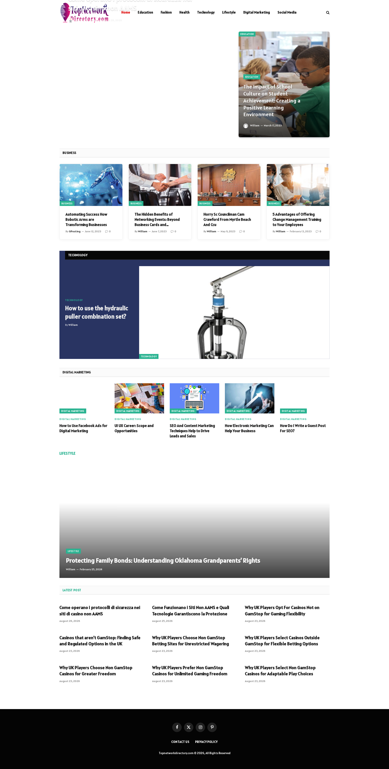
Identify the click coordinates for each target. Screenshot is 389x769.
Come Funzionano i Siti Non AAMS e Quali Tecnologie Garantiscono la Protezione (190, 610)
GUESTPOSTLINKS (86, 20)
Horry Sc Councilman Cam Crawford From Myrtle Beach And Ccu (227, 219)
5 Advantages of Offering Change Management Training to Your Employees (297, 219)
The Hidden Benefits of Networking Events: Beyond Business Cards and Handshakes (157, 219)
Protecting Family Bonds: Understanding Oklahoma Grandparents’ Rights (163, 560)
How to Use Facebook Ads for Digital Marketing (83, 428)
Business (67, 203)
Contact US (180, 742)
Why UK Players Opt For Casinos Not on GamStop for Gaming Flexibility (282, 610)
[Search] (327, 12)
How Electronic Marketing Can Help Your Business (249, 428)
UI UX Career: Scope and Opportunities (134, 428)
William (254, 125)
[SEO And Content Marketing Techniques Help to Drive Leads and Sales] (194, 398)
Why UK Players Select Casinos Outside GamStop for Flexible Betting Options (282, 641)
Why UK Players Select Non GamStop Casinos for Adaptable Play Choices (280, 671)
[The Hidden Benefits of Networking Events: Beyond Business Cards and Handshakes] (160, 185)
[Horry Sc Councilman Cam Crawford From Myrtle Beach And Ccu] (229, 185)
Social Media (287, 12)
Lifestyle (229, 12)
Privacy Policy (206, 742)
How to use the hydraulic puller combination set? (96, 312)
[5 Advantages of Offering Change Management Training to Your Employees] (298, 185)
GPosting (74, 231)
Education (247, 34)
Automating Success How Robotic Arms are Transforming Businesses (86, 219)
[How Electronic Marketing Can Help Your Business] (249, 398)
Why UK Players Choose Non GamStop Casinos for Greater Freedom (95, 671)
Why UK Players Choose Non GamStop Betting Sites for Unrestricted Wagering (190, 641)
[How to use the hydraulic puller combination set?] (234, 312)
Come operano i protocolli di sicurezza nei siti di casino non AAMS (99, 610)
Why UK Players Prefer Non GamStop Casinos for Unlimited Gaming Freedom (189, 671)
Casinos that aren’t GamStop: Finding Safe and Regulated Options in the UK (99, 641)
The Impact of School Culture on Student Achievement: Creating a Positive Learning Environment (271, 100)
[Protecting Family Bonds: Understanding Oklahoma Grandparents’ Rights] (194, 520)
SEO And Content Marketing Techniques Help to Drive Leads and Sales (192, 430)
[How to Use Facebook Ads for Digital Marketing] (84, 398)
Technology (206, 12)
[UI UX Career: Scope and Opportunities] (139, 398)
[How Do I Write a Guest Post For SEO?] (305, 398)
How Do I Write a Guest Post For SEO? (303, 428)
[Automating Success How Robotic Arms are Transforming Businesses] (91, 185)
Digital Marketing (256, 12)
